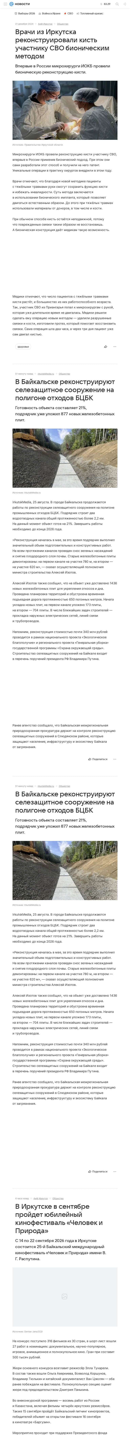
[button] (65, 110)
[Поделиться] (106, 346)
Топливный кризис (91, 13)
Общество (62, 23)
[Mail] (11, 4)
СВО (70, 13)
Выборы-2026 (26, 13)
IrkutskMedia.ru (46, 373)
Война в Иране (51, 13)
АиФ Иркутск (45, 23)
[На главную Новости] (22, 4)
